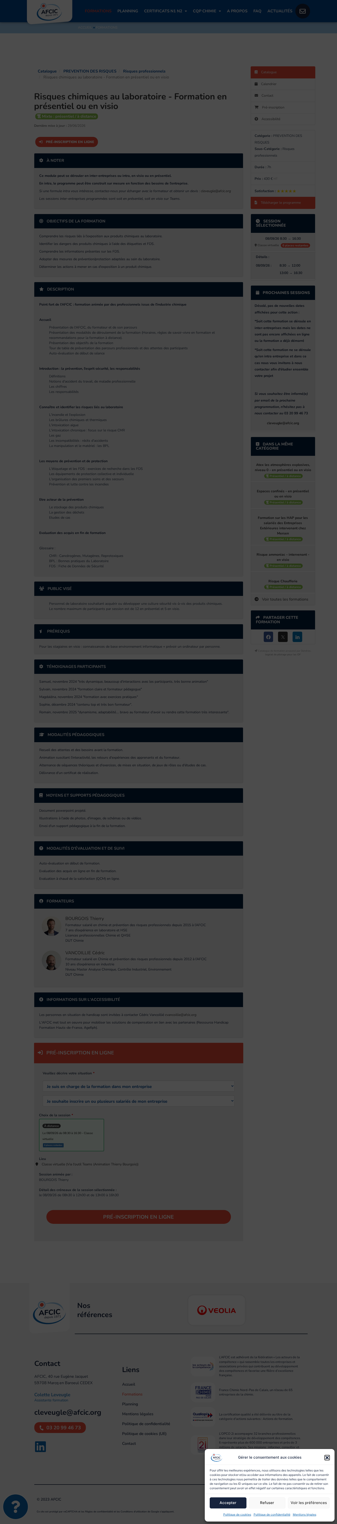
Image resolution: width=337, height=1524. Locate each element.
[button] (327, 1457)
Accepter (228, 1502)
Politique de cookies (237, 1514)
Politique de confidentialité (272, 1514)
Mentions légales (304, 1514)
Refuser (267, 1502)
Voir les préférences (309, 1502)
